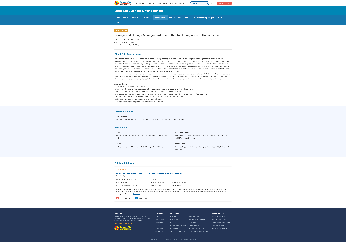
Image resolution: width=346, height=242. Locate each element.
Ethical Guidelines (194, 225)
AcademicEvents (160, 228)
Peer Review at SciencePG (197, 219)
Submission (145, 18)
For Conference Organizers (178, 225)
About (125, 18)
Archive (135, 18)
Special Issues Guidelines (177, 231)
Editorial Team (175, 18)
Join (187, 18)
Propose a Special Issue (219, 219)
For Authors (173, 216)
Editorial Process (194, 216)
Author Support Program (219, 228)
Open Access (193, 222)
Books (159, 3)
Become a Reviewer (218, 225)
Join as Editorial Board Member (221, 222)
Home (135, 3)
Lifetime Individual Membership (198, 231)
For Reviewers (174, 219)
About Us (118, 213)
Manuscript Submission (219, 216)
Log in (213, 3)
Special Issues (160, 18)
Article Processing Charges (203, 18)
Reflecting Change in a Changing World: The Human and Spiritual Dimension (149, 173)
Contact (181, 3)
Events (165, 3)
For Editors (173, 222)
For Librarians (174, 228)
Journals (141, 3)
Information (173, 3)
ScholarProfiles (159, 231)
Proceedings (150, 3)
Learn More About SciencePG (124, 223)
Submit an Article (224, 3)
